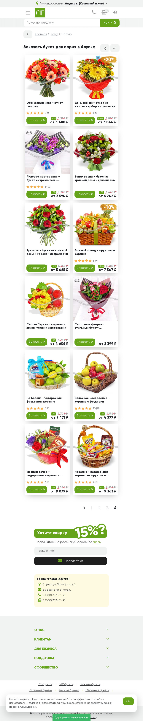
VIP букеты (66, 684)
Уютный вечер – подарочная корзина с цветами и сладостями (43, 474)
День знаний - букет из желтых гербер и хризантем (94, 104)
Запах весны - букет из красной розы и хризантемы (94, 178)
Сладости (45, 684)
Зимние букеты (90, 684)
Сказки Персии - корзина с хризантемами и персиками (46, 326)
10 (94, 408)
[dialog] (93, 13)
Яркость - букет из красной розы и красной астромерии (47, 252)
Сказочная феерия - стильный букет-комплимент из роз (89, 327)
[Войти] (115, 13)
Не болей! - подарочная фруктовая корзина (44, 400)
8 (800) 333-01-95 (54, 595)
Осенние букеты (40, 690)
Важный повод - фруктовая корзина (94, 252)
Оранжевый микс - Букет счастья (44, 104)
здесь (97, 542)
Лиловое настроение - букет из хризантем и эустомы (43, 179)
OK (128, 701)
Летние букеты (69, 690)
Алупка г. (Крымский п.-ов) (84, 3)
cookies (32, 699)
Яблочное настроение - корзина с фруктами (91, 400)
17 (46, 187)
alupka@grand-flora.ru (57, 590)
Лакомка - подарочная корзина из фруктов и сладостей (91, 474)
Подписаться (74, 561)
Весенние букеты (97, 690)
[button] (71, 717)
